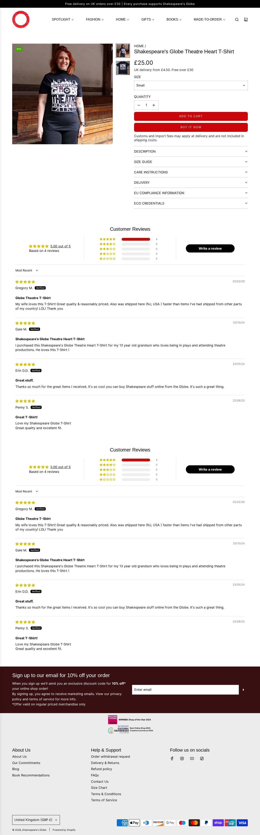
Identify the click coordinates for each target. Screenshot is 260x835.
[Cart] (245, 19)
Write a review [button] (210, 248)
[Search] (236, 19)
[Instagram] (182, 758)
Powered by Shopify (64, 829)
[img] (25, 282)
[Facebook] (172, 758)
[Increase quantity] (153, 105)
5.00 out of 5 (60, 246)
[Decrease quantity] (138, 105)
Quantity (142, 97)
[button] (15, 94)
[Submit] (243, 689)
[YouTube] (191, 758)
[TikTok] (201, 758)
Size (137, 77)
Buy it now (191, 127)
